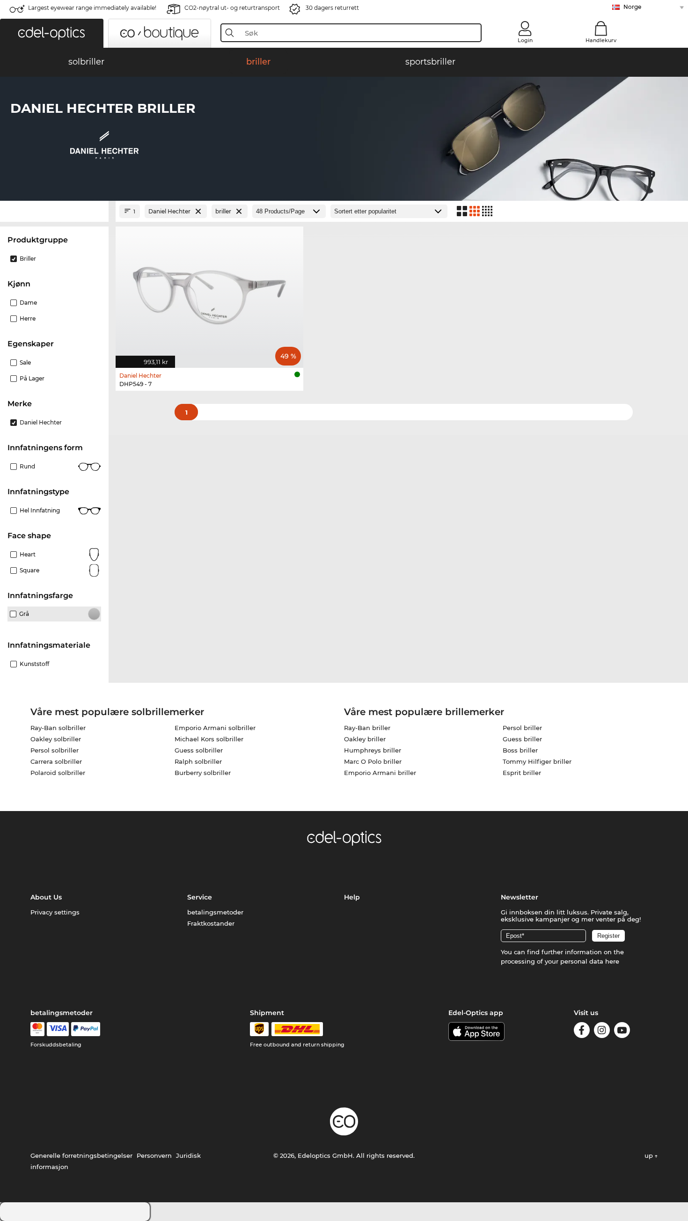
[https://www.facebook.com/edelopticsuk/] (582, 1031)
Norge (632, 6)
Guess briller (522, 739)
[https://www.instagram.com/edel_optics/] (602, 1031)
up (649, 1155)
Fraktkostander (210, 923)
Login (525, 40)
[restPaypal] (86, 1029)
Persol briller (522, 727)
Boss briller (520, 750)
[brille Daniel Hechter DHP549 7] (209, 292)
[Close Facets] (54, 211)
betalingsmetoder (215, 912)
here (612, 961)
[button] (51, 33)
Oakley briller (365, 739)
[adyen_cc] (37, 1029)
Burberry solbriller (203, 772)
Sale (25, 362)
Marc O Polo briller (373, 761)
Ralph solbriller (198, 761)
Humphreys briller (372, 750)
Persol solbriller (54, 750)
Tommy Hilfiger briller (537, 761)
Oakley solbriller (55, 739)
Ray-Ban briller (367, 727)
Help (352, 897)
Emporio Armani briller (380, 772)
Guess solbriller (199, 750)
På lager (32, 378)
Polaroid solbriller (57, 772)
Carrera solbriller (56, 761)
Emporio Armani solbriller (215, 727)
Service (199, 897)
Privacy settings (55, 912)
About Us (46, 897)
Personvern (154, 1155)
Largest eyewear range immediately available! (92, 7)
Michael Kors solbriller (209, 739)
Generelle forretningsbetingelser (81, 1155)
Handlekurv (601, 40)
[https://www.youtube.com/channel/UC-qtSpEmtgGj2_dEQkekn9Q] (622, 1031)
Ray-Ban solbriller (58, 727)
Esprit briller (522, 772)
